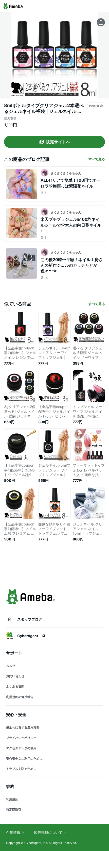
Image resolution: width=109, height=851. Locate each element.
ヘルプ (10, 666)
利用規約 (12, 799)
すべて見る (96, 159)
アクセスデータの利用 (21, 748)
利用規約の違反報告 (19, 697)
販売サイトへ (58, 141)
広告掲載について (48, 832)
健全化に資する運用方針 (23, 727)
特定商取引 (13, 809)
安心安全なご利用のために (24, 758)
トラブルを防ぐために (21, 769)
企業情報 (13, 832)
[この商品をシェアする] (101, 22)
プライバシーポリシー (21, 738)
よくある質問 (15, 686)
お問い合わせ (15, 676)
